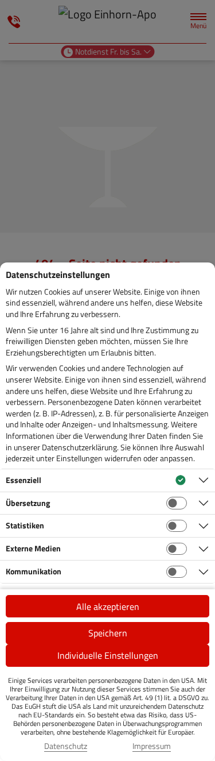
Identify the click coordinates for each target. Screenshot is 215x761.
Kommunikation (33, 571)
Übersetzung (28, 503)
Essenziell (23, 480)
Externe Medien (33, 548)
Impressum (151, 746)
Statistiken (25, 525)
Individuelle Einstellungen (107, 655)
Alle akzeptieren (107, 606)
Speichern (107, 633)
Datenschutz (65, 746)
